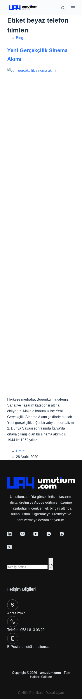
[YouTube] (35, 534)
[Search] (63, 7)
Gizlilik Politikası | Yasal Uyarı (41, 693)
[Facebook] (62, 534)
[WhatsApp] (49, 534)
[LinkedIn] (9, 534)
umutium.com (50, 672)
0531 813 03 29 (32, 630)
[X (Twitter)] (9, 547)
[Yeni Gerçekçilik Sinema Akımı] (41, 232)
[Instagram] (22, 534)
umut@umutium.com (37, 647)
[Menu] (73, 8)
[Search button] (51, 564)
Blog (19, 38)
